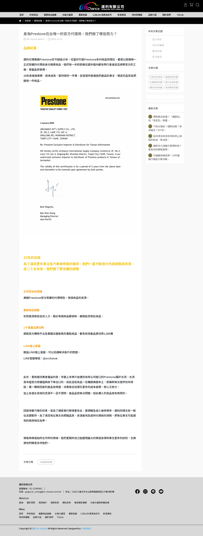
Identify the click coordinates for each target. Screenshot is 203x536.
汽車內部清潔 (156, 76)
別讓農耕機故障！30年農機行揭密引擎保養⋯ (164, 157)
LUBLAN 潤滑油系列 (102, 14)
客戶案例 (157, 39)
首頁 (21, 14)
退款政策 (55, 502)
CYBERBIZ (86, 528)
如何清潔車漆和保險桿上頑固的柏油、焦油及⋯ (165, 137)
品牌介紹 (152, 14)
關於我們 (166, 14)
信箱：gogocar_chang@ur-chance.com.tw (40, 491)
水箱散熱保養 (46, 461)
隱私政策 (66, 502)
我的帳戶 (43, 502)
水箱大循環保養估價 (99, 502)
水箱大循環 (67, 14)
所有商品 (34, 14)
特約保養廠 (137, 14)
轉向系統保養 (156, 87)
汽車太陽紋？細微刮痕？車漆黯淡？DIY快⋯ (165, 128)
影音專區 (122, 14)
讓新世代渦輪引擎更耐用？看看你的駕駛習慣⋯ (165, 147)
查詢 (21, 502)
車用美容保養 (171, 87)
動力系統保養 (171, 82)
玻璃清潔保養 (171, 76)
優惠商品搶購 (50, 14)
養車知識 (83, 14)
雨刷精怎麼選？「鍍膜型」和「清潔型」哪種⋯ (165, 118)
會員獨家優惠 (80, 502)
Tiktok (180, 14)
